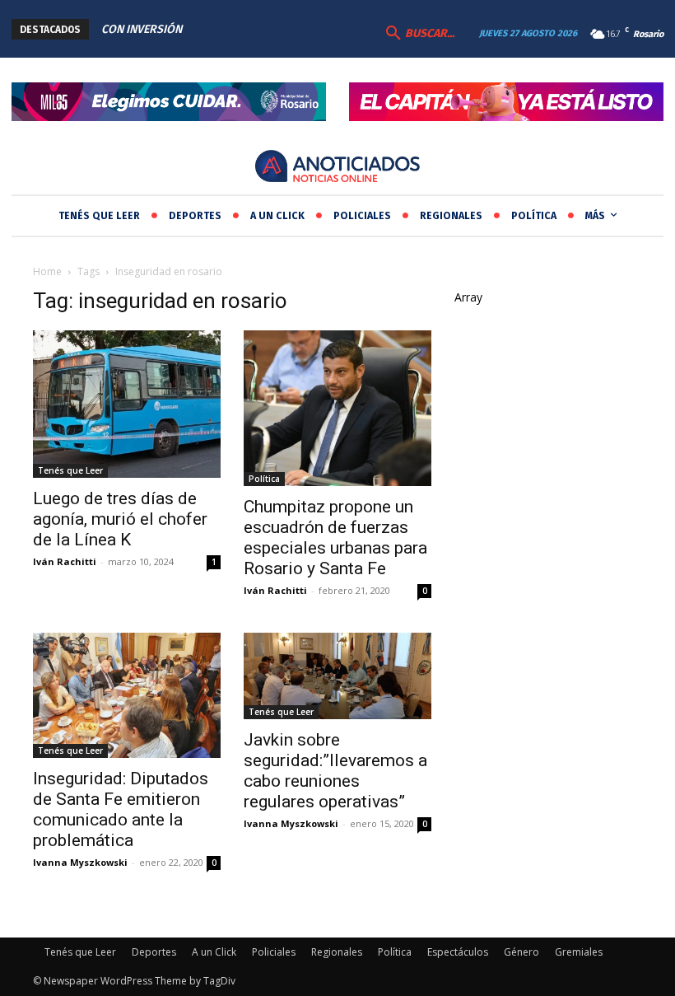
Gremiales (579, 952)
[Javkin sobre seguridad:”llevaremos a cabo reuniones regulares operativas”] (337, 676)
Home (47, 271)
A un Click (214, 952)
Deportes (154, 952)
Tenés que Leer (70, 470)
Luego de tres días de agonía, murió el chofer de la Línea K (120, 519)
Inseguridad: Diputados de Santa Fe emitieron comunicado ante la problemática (120, 809)
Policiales (274, 952)
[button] (418, 33)
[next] (310, 29)
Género (521, 952)
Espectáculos (457, 952)
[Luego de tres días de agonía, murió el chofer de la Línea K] (127, 404)
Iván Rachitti (64, 561)
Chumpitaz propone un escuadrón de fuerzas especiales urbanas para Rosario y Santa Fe (335, 537)
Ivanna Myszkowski (80, 862)
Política (264, 478)
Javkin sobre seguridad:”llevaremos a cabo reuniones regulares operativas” (335, 770)
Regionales (336, 952)
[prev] (284, 29)
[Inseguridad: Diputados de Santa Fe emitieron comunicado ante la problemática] (127, 695)
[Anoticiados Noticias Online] (337, 167)
